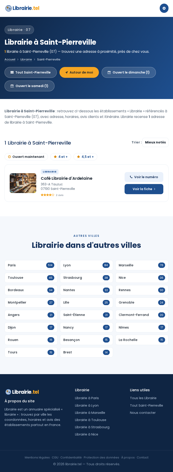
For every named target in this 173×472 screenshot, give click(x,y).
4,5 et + (88, 156)
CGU (55, 457)
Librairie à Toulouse (90, 420)
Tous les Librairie (143, 398)
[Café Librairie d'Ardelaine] (23, 183)
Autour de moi (81, 72)
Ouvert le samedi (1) (32, 86)
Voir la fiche (142, 189)
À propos (128, 457)
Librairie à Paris (87, 398)
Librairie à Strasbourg (92, 427)
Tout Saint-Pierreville (33, 72)
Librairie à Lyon (87, 405)
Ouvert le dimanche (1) (131, 72)
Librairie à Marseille (90, 412)
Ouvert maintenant (28, 156)
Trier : (137, 142)
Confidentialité (71, 457)
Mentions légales (37, 457)
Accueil (10, 59)
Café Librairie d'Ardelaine (66, 178)
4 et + (63, 156)
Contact (142, 457)
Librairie (26, 8)
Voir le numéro (146, 177)
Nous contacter (143, 412)
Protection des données (101, 457)
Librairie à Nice (86, 434)
